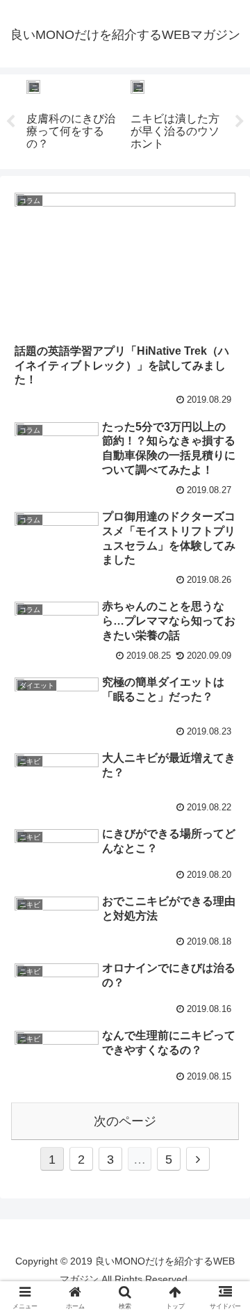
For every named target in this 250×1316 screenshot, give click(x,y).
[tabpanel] (73, 119)
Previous (10, 122)
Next (240, 122)
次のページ (125, 1121)
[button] (223, 870)
